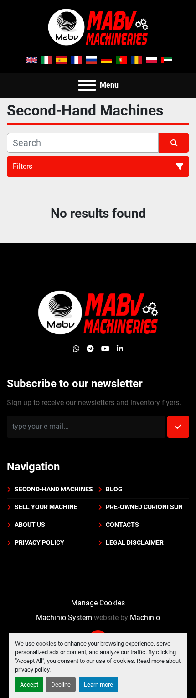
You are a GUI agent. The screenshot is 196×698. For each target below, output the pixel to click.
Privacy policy (39, 542)
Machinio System (64, 617)
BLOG (114, 489)
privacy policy (32, 669)
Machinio (145, 617)
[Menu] (87, 85)
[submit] (174, 143)
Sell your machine (46, 506)
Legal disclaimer (135, 542)
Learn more (98, 684)
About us (30, 524)
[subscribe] (178, 427)
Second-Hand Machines (54, 489)
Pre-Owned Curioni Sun (144, 506)
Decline (61, 684)
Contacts (122, 524)
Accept (29, 684)
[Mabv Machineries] (98, 311)
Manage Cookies (98, 603)
